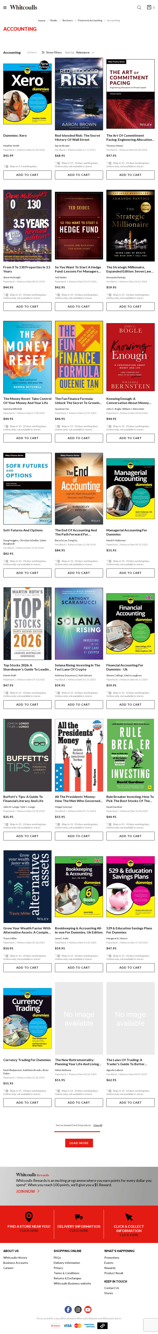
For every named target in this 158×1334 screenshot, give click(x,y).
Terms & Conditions (66, 1273)
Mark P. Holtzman (116, 540)
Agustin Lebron (114, 1070)
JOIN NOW (26, 1191)
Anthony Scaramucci (66, 675)
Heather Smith (11, 145)
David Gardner (114, 806)
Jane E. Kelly (62, 938)
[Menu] (6, 7)
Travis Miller (10, 938)
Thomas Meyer (114, 145)
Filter (54, 52)
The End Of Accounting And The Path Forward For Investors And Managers (76, 532)
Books (53, 20)
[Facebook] (68, 1309)
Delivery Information (67, 1262)
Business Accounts (15, 1262)
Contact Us (111, 1288)
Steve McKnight (12, 277)
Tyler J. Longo (27, 806)
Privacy (58, 1268)
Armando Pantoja (115, 277)
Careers (8, 1268)
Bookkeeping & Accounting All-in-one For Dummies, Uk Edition (79, 930)
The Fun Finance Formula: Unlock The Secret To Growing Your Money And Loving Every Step (78, 401)
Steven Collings (114, 675)
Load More (79, 1143)
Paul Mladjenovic (12, 1070)
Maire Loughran (133, 675)
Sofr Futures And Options (23, 530)
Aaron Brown (62, 145)
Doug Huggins (11, 540)
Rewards (110, 1268)
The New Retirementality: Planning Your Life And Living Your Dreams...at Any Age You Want (77, 1062)
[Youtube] (88, 1309)
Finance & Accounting (90, 20)
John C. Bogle (113, 408)
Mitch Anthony (63, 1070)
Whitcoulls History (15, 1257)
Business (68, 20)
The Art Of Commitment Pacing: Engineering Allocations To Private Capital (130, 137)
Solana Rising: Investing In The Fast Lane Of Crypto (77, 667)
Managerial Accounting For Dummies (126, 532)
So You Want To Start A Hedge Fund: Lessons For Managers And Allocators (78, 269)
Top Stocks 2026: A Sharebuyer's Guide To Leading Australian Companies (27, 667)
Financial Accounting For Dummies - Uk (124, 667)
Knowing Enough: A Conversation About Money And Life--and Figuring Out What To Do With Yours (127, 401)
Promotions (111, 1257)
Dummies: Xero (15, 135)
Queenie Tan (62, 408)
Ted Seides (61, 277)
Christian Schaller (29, 540)
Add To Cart (27, 175)
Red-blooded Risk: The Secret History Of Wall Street (77, 137)
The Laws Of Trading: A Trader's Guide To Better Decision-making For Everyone (129, 1062)
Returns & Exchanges (67, 1278)
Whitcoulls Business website (72, 1283)
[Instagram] (78, 1309)
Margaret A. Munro (116, 938)
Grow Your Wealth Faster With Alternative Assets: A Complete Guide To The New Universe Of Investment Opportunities (27, 930)
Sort (69, 52)
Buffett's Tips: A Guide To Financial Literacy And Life (23, 799)
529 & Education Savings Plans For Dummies (129, 930)
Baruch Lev (61, 540)
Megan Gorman (63, 806)
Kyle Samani (85, 675)
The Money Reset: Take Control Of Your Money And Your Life (27, 401)
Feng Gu (72, 540)
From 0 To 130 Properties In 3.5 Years (26, 269)
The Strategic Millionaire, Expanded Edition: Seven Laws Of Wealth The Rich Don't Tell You (129, 269)
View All (97, 1125)
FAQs (57, 1257)
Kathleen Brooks (32, 1070)
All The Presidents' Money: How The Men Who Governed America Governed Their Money (77, 799)
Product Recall (113, 1273)
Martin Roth (9, 675)
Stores (108, 1293)
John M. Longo (11, 806)
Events (108, 1262)
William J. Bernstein (133, 408)
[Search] (140, 7)
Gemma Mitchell (12, 408)
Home (41, 20)
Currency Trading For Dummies (27, 1060)
